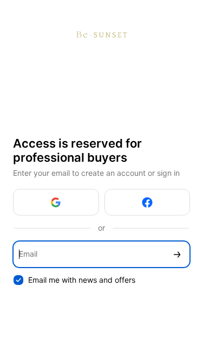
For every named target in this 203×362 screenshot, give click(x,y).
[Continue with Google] (56, 202)
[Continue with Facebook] (147, 202)
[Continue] (177, 254)
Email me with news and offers (81, 279)
